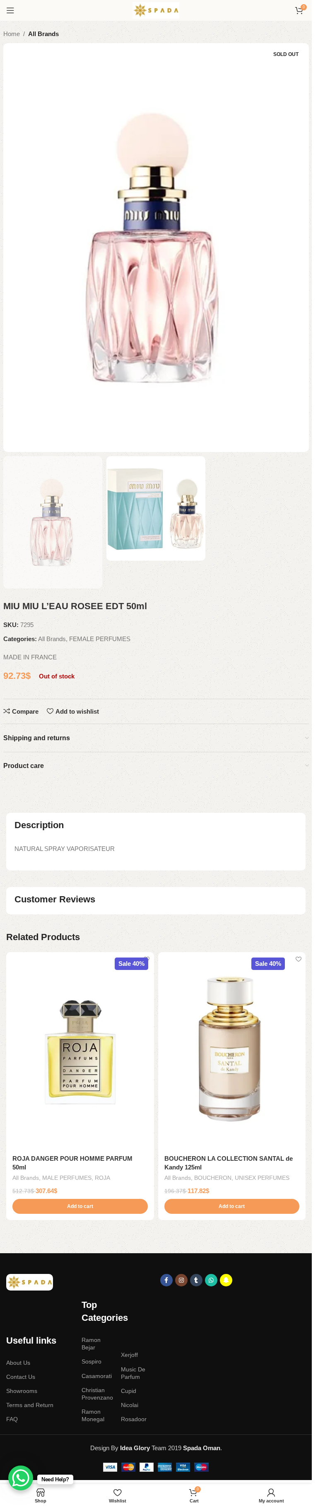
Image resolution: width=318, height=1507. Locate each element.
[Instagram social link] (181, 1280)
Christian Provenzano (97, 1394)
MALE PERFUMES (67, 1177)
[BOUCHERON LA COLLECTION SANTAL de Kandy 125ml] (232, 1050)
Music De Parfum (133, 1373)
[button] (80, 1206)
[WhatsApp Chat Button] (20, 1478)
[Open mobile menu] (10, 10)
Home (11, 33)
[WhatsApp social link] (211, 1280)
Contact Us (20, 1376)
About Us (18, 1362)
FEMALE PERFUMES (99, 638)
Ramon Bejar (91, 1344)
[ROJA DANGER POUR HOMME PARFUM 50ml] (80, 1050)
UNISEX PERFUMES (262, 1177)
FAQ (12, 1419)
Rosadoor (134, 1419)
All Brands (43, 33)
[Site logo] (155, 9)
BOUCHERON (212, 1177)
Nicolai (129, 1405)
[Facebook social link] (166, 1280)
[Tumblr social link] (196, 1280)
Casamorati (97, 1376)
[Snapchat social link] (226, 1280)
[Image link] (29, 1281)
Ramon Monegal (93, 1415)
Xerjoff (129, 1354)
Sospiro (91, 1361)
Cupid (128, 1391)
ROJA (102, 1177)
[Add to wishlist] (147, 959)
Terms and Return (29, 1405)
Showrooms (21, 1391)
